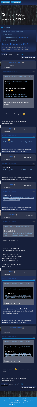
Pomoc (10, 398)
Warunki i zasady (17, 398)
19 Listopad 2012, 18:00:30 (9, 336)
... (17, 54)
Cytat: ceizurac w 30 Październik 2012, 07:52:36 (18, 76)
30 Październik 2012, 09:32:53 (9, 71)
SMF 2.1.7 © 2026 (13, 403)
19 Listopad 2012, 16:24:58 (9, 221)
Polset (11, 129)
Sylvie (25, 37)
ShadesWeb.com (23, 405)
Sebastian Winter (15, 62)
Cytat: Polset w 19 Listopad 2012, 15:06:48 (17, 226)
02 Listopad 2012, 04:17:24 (9, 163)
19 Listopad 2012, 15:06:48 (9, 191)
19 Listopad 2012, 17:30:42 (9, 278)
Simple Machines (23, 403)
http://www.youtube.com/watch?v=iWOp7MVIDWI (17, 170)
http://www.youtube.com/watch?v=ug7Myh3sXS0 (17, 142)
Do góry (4, 384)
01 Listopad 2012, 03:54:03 (9, 135)
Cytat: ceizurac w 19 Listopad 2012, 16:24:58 (17, 283)
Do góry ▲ (25, 398)
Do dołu (4, 54)
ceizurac (12, 214)
